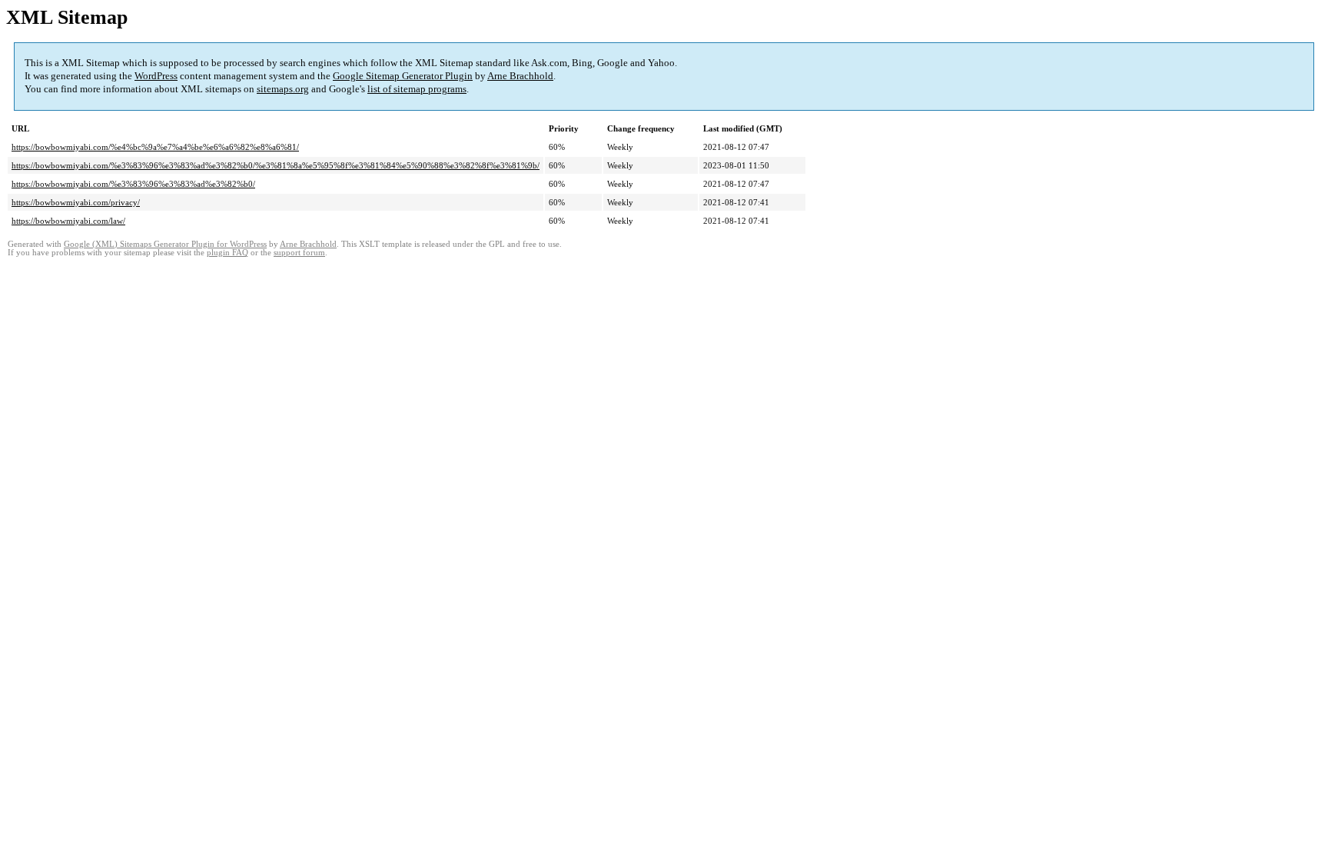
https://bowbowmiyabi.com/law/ (68, 220)
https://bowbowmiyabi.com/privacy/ (76, 202)
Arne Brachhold (520, 76)
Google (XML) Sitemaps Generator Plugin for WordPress (165, 244)
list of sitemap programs (416, 89)
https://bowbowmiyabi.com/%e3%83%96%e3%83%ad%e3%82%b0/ (133, 183)
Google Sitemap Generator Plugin (403, 76)
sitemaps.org (283, 89)
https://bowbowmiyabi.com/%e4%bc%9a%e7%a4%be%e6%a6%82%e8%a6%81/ (155, 146)
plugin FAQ (227, 252)
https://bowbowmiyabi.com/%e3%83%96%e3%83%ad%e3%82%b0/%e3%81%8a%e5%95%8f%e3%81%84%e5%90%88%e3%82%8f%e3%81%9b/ (276, 165)
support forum (299, 252)
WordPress (156, 76)
